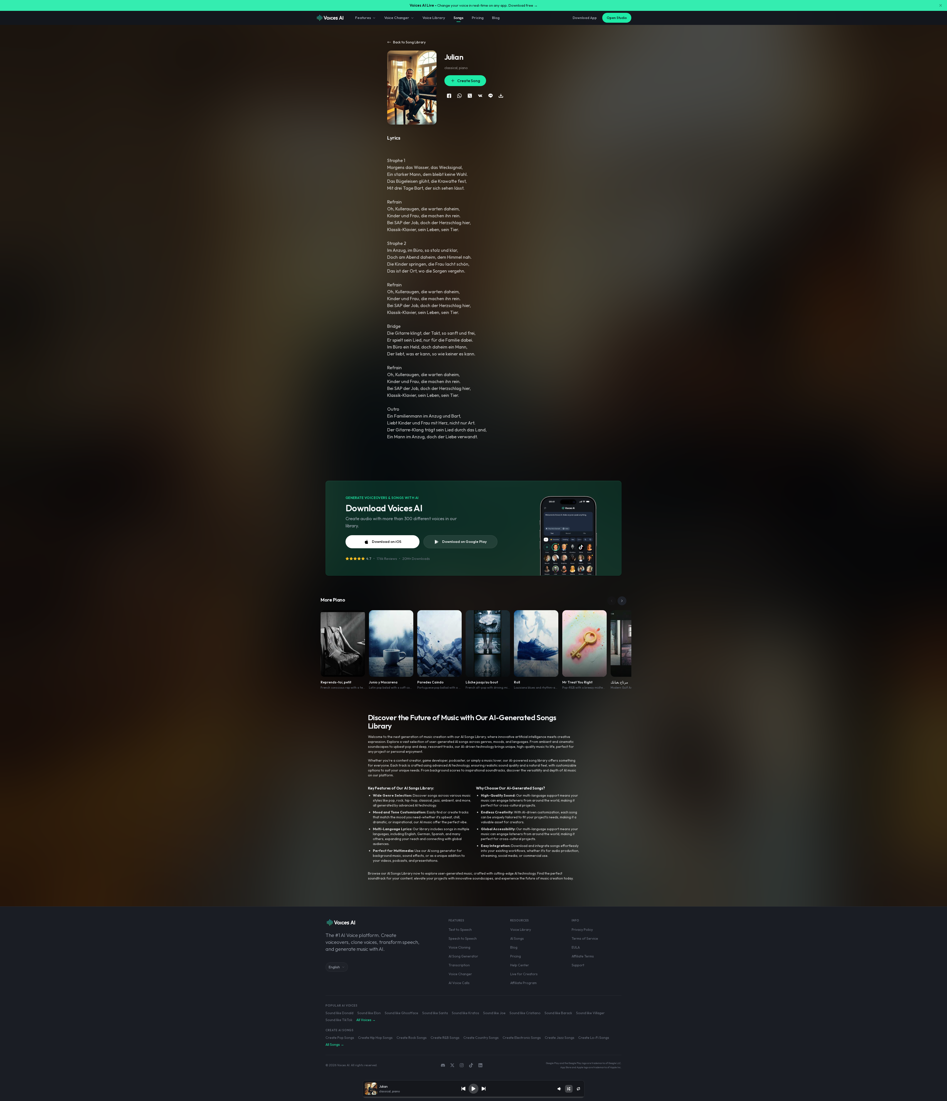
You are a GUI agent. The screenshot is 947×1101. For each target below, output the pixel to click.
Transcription (459, 965)
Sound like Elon (369, 1013)
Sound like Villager (590, 1013)
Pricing (478, 17)
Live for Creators (524, 974)
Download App (585, 18)
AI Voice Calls (459, 983)
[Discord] (443, 1065)
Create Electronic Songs (522, 1037)
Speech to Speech (463, 938)
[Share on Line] (490, 95)
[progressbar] (473, 1097)
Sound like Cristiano (525, 1013)
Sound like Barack (558, 1013)
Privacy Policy (582, 929)
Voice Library (433, 17)
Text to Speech (460, 929)
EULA (576, 947)
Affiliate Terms (583, 956)
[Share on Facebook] (449, 95)
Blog (495, 17)
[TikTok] (471, 1065)
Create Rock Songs (412, 1037)
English (334, 967)
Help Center (519, 965)
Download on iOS (386, 541)
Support (578, 965)
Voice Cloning (459, 947)
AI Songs (517, 938)
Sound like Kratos (465, 1013)
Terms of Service (585, 938)
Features (363, 17)
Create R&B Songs (445, 1037)
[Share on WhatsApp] (459, 95)
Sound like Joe (494, 1013)
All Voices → (366, 1020)
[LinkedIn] (480, 1065)
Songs (458, 17)
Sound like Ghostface (401, 1013)
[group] (473, 1097)
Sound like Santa (435, 1013)
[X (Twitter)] (452, 1065)
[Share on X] (469, 95)
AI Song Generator (463, 956)
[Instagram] (461, 1065)
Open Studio (617, 18)
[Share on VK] (480, 95)
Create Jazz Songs (559, 1037)
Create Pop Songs (340, 1037)
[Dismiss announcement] (940, 5)
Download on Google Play (464, 541)
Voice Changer (396, 17)
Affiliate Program (523, 983)
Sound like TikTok (339, 1020)
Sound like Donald (339, 1013)
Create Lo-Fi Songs (593, 1037)
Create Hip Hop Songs (375, 1037)
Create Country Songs (481, 1037)
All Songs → (335, 1044)
